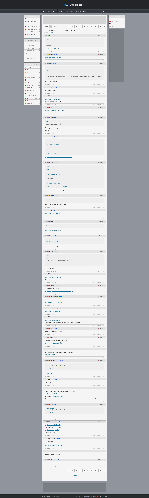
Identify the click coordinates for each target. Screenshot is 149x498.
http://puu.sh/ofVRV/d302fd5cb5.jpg (54, 445)
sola (51, 63)
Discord (88, 496)
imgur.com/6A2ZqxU (50, 354)
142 (100, 26)
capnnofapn (53, 421)
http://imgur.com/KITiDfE (58, 396)
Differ (51, 195)
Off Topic (51, 32)
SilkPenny (52, 388)
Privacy (48, 496)
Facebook (94, 496)
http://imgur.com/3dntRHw (51, 393)
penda (51, 328)
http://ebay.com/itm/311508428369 (53, 343)
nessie (51, 316)
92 (76, 26)
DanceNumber (53, 296)
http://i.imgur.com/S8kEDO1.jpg (53, 425)
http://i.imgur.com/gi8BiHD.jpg (52, 41)
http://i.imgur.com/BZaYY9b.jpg (53, 230)
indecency (52, 438)
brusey (51, 35)
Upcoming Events (32, 40)
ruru (51, 107)
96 (91, 26)
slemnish (52, 379)
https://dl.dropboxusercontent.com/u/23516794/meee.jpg (59, 291)
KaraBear (52, 285)
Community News (32, 16)
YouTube (100, 496)
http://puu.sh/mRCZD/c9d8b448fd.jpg (54, 110)
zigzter (51, 404)
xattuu (51, 136)
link (103, 51)
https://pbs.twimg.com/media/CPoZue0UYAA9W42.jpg (58, 157)
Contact (43, 496)
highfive (52, 87)
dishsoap (52, 235)
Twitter (83, 496)
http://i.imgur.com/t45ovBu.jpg (52, 311)
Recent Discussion (32, 64)
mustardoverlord (54, 360)
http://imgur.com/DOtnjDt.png (52, 99)
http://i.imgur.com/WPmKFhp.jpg (53, 277)
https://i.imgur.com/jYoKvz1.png (53, 48)
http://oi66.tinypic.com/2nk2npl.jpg (53, 302)
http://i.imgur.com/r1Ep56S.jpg (52, 213)
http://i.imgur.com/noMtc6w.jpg (52, 320)
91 (72, 26)
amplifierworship (54, 308)
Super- (51, 210)
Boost (51, 162)
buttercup (52, 95)
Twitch (106, 496)
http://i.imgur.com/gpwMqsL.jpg (53, 57)
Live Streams (117, 16)
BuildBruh (52, 117)
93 (80, 26)
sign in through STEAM (71, 475)
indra (51, 54)
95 (87, 26)
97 (95, 26)
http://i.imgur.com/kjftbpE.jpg (52, 430)
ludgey (51, 221)
